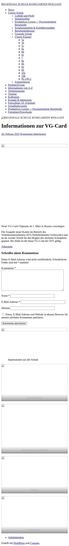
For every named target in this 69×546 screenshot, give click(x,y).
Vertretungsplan (16, 91)
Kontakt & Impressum (19, 100)
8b (22, 63)
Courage (34, 543)
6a (22, 48)
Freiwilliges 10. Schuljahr (21, 103)
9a (22, 66)
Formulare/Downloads (20, 112)
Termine (12, 94)
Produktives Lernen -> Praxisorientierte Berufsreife (35, 109)
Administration (16, 537)
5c (22, 45)
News (11, 9)
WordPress (19, 543)
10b (23, 75)
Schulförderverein (17, 106)
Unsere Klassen (23, 36)
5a (22, 39)
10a (23, 72)
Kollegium (13, 97)
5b (22, 42)
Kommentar (8, 268)
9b (22, 69)
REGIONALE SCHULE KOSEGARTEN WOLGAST (31, 4)
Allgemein (6, 246)
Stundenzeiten (22, 18)
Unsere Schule (15, 12)
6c (22, 54)
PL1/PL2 (26, 78)
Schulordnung (22, 82)
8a (22, 60)
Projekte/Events (16, 85)
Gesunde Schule (23, 33)
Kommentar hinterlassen (33, 134)
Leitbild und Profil (24, 15)
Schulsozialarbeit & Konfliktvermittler (35, 27)
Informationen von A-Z (20, 88)
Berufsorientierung (24, 30)
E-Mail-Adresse (10, 301)
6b (22, 51)
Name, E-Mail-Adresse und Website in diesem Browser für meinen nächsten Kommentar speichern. (34, 316)
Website (5, 308)
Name (5, 295)
